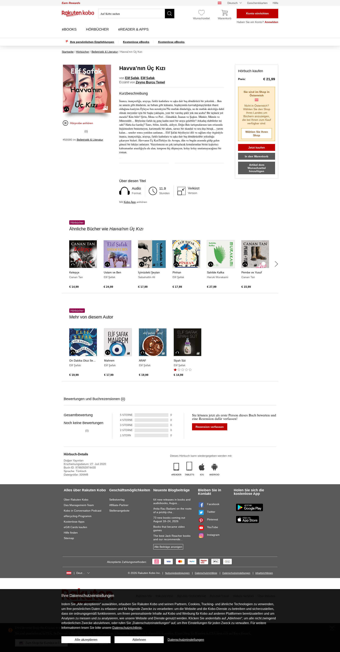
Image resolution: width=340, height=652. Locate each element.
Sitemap (69, 538)
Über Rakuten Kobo (76, 499)
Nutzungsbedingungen (177, 573)
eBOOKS (70, 29)
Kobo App (130, 202)
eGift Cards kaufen (75, 527)
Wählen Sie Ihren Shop (256, 133)
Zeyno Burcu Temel (150, 82)
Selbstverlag (117, 499)
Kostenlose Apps (74, 521)
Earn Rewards (71, 3)
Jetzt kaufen (256, 147)
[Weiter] (276, 264)
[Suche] (169, 13)
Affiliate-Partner (118, 505)
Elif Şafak (132, 78)
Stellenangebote (119, 510)
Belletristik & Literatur (90, 139)
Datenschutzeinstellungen (236, 573)
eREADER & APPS (134, 29)
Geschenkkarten (257, 3)
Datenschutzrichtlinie (206, 573)
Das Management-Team (79, 505)
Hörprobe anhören (81, 123)
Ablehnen (139, 639)
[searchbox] (136, 13)
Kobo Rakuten (78, 13)
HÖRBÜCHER (98, 29)
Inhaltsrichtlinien (264, 573)
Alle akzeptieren (86, 639)
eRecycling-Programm (77, 516)
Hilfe (275, 3)
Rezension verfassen (210, 426)
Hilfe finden (71, 532)
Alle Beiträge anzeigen (168, 546)
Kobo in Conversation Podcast (82, 510)
